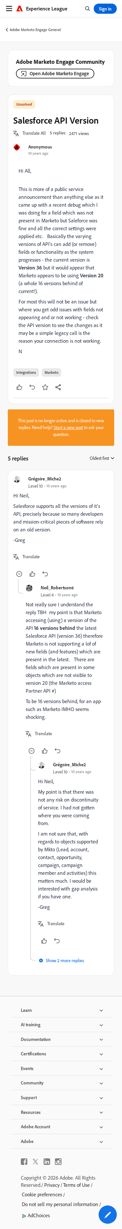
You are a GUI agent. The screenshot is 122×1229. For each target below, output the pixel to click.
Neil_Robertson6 (57, 587)
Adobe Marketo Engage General (35, 29)
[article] (61, 527)
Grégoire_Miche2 (44, 478)
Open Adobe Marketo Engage (59, 73)
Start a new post (68, 427)
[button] (34, 133)
